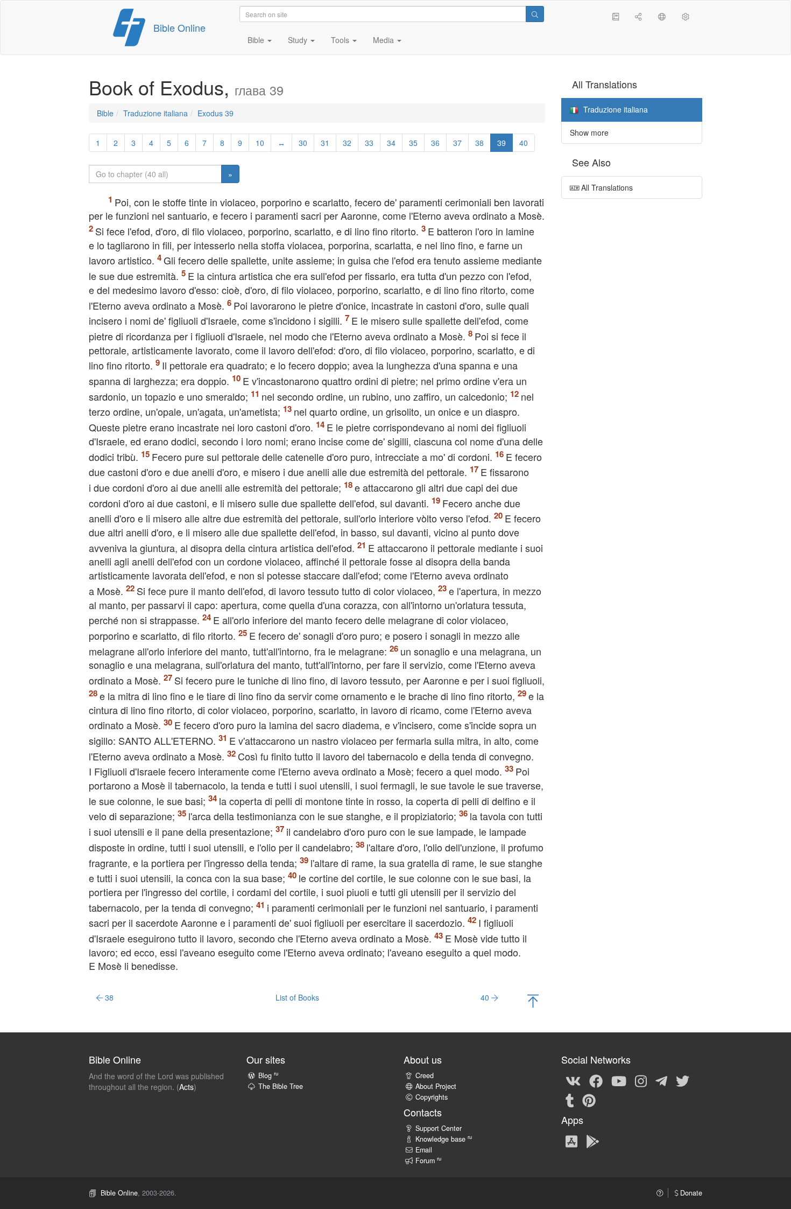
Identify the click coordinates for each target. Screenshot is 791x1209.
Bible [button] (257, 39)
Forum (428, 1160)
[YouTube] (618, 1080)
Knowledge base (443, 1139)
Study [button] (298, 39)
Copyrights (431, 1097)
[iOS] (571, 1140)
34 (391, 142)
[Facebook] (596, 1080)
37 (457, 142)
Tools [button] (341, 39)
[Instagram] (641, 1080)
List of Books (297, 997)
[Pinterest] (589, 1099)
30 (303, 142)
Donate (690, 1193)
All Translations (606, 187)
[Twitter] (682, 1080)
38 (479, 142)
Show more (589, 132)
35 (413, 142)
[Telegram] (661, 1080)
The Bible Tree (280, 1086)
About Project (435, 1086)
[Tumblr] (570, 1099)
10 (260, 142)
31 (325, 142)
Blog (268, 1075)
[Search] (535, 14)
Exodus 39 (215, 113)
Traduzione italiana (155, 113)
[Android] (592, 1140)
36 (435, 142)
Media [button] (384, 39)
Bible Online (179, 27)
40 (523, 142)
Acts (186, 1086)
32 (347, 142)
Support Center (438, 1128)
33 (369, 142)
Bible (105, 113)
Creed (424, 1075)
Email (423, 1150)
